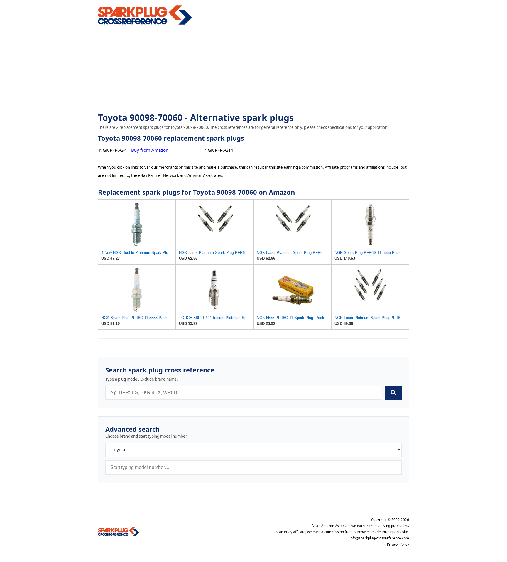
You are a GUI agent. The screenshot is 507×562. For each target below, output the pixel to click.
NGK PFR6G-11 (114, 150)
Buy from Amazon (149, 150)
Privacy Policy (398, 544)
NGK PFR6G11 (219, 150)
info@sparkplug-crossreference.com (379, 538)
